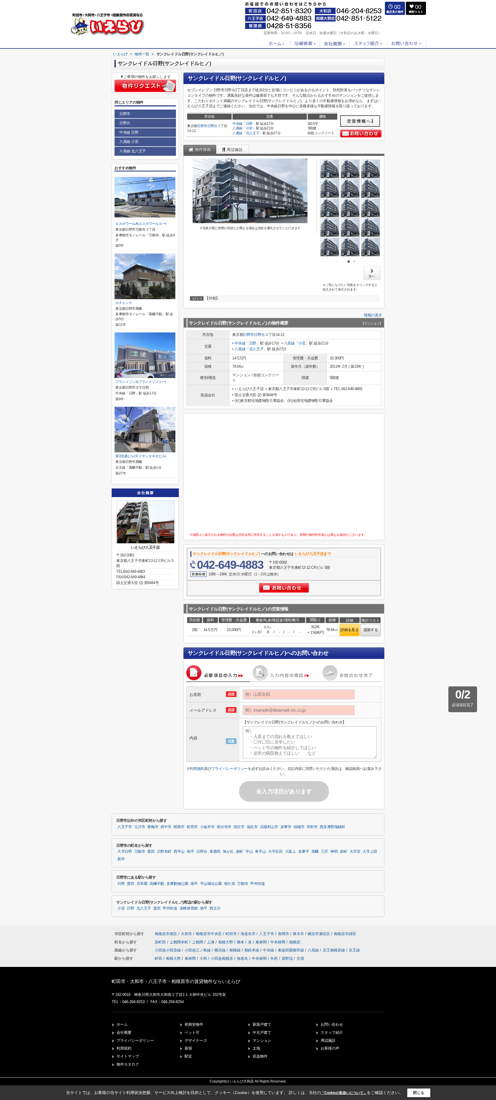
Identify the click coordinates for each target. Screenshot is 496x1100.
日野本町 (164, 852)
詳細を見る (349, 630)
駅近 (188, 1056)
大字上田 (370, 852)
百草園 (142, 884)
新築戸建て (262, 1024)
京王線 (354, 950)
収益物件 (260, 1056)
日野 (249, 124)
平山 (249, 852)
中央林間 (278, 942)
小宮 (249, 128)
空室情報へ (359, 121)
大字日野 (124, 852)
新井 (121, 859)
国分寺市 (224, 827)
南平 (190, 852)
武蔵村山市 (269, 827)
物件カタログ (128, 1064)
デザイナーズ (196, 1040)
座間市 (283, 934)
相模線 (235, 950)
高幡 (315, 852)
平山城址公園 (211, 884)
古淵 (300, 958)
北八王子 (252, 133)
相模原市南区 (166, 934)
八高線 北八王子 (132, 151)
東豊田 (215, 852)
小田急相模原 (222, 958)
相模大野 (226, 942)
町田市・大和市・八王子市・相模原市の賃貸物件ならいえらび (176, 981)
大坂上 (290, 852)
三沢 (324, 852)
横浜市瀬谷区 (319, 934)
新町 (239, 852)
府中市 (165, 827)
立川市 (139, 827)
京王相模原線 (334, 950)
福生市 (252, 827)
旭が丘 (228, 852)
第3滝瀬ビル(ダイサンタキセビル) (140, 456)
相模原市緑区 (345, 934)
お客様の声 (330, 1048)
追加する (370, 630)
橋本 (241, 942)
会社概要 (124, 1032)
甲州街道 (257, 884)
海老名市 (248, 934)
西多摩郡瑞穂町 (332, 827)
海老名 (242, 958)
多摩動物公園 (177, 884)
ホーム (122, 1024)
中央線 (237, 124)
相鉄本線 (252, 950)
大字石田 (275, 852)
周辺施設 (328, 1040)
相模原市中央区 (209, 934)
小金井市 (207, 827)
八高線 (237, 128)
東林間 (261, 942)
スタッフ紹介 (332, 1032)
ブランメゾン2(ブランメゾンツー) (140, 382)
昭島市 (179, 827)
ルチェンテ (123, 303)
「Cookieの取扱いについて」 (344, 1093)
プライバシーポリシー (230, 768)
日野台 (212, 126)
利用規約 (197, 768)
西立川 (215, 908)
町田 (158, 958)
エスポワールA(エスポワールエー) (140, 224)
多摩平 (303, 852)
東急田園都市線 (291, 950)
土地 (256, 1048)
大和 (203, 958)
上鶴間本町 (179, 942)
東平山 (260, 852)
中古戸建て (262, 1032)
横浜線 (220, 950)
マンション (262, 1040)
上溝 (211, 942)
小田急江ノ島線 (198, 950)
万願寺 (139, 852)
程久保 (229, 884)
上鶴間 (198, 942)
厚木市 (298, 934)
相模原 (294, 942)
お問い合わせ (332, 1024)
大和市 (186, 934)
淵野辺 (287, 958)
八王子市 (124, 827)
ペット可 (192, 1032)
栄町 (343, 852)
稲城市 (299, 827)
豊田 (150, 852)
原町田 (161, 942)
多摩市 (285, 827)
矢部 (274, 958)
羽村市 (312, 827)
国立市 (239, 827)
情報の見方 (373, 315)
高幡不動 (157, 884)
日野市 (202, 126)
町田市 (192, 827)
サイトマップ (128, 1056)
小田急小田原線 (168, 950)
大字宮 (355, 852)
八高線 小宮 (129, 141)
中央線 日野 (129, 132)
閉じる (418, 1093)
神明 (334, 852)
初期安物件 (194, 1024)
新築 (188, 1048)
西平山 (179, 852)
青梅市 (152, 827)
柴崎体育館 (189, 908)
